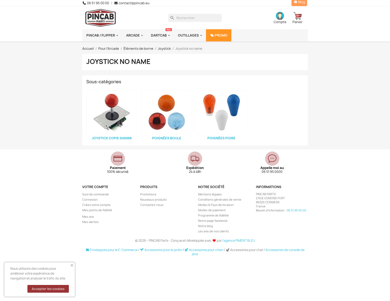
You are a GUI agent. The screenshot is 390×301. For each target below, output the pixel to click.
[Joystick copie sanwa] (111, 112)
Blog (301, 2)
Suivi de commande (95, 194)
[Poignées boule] (166, 112)
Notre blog (205, 226)
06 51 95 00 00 (97, 3)
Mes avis (88, 217)
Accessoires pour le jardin (163, 250)
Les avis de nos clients (213, 231)
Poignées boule (166, 138)
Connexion (90, 199)
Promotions (148, 194)
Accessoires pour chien (206, 250)
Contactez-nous (152, 205)
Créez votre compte (96, 205)
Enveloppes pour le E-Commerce (113, 250)
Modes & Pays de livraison (216, 205)
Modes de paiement (212, 210)
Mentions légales (210, 194)
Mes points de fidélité (97, 210)
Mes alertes (90, 222)
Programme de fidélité (213, 215)
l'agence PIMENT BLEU (238, 240)
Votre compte (95, 187)
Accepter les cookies (48, 289)
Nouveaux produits (153, 199)
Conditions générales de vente (219, 199)
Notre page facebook (213, 221)
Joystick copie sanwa (112, 138)
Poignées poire (221, 138)
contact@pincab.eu (134, 3)
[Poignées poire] (221, 112)
